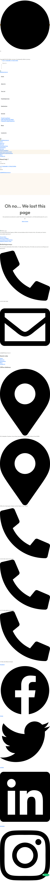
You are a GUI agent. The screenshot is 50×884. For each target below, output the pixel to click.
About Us (3, 84)
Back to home (25, 221)
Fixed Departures (5, 98)
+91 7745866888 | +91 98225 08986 (11, 60)
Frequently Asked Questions (8, 121)
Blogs (2, 125)
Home (2, 76)
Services (3, 113)
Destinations (4, 106)
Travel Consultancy (5, 118)
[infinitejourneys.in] (25, 71)
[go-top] (25, 25)
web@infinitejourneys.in (5, 172)
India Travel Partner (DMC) (7, 119)
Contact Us (3, 133)
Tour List (3, 91)
